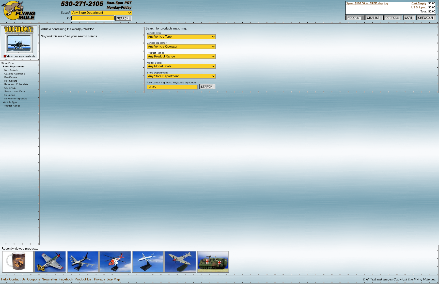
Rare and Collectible (16, 84)
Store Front (7, 63)
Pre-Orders (10, 77)
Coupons (9, 95)
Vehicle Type (10, 102)
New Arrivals (11, 70)
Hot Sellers (10, 80)
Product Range (12, 105)
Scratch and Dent (14, 91)
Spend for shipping (367, 3)
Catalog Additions (14, 73)
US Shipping (418, 7)
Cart (419, 3)
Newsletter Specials (15, 98)
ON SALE (10, 87)
